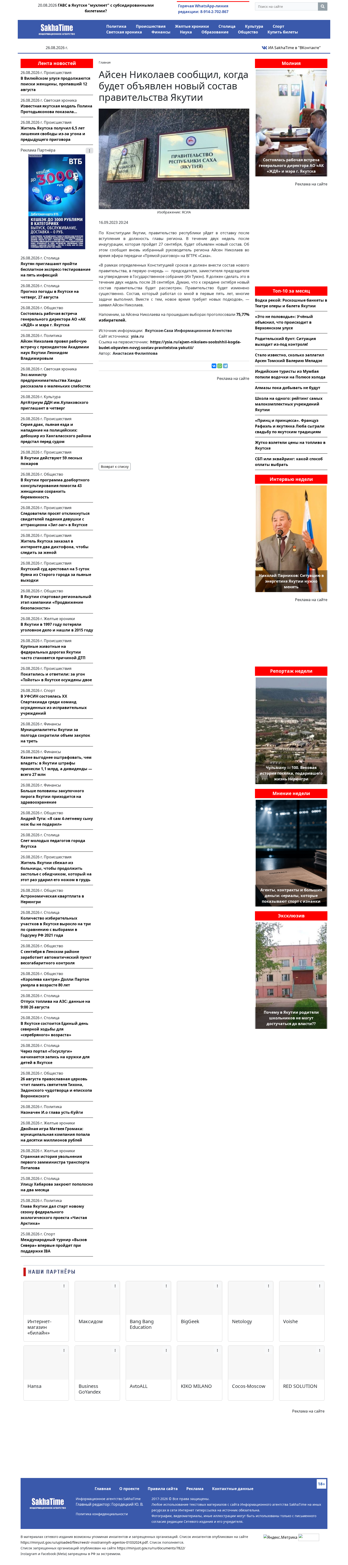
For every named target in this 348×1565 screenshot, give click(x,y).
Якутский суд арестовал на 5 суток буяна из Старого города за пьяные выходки (56, 574)
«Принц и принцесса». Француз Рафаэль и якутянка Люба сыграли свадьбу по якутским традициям (290, 426)
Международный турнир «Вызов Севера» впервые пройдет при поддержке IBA (54, 1245)
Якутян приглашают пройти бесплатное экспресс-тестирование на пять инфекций (55, 269)
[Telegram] (225, 366)
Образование (214, 32)
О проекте (129, 1488)
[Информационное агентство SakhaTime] (57, 28)
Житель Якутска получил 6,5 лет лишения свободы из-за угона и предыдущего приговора (53, 133)
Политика (116, 26)
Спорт (278, 26)
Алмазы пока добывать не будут (287, 387)
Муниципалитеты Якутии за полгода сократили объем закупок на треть (55, 735)
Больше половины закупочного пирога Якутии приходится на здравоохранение (52, 796)
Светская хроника (124, 32)
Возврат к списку (115, 466)
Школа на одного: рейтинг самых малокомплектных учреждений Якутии (288, 404)
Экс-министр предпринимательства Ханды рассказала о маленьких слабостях (55, 380)
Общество (248, 32)
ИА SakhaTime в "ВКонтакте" (294, 47)
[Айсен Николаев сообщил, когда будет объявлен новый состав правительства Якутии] (174, 158)
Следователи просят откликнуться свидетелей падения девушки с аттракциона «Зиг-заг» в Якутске (55, 519)
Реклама (195, 1488)
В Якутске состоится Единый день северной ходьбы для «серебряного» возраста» (54, 1029)
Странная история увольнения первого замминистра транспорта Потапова (55, 1162)
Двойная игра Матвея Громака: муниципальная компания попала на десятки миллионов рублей (55, 1134)
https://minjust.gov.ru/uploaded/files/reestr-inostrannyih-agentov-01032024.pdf (84, 1542)
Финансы (161, 32)
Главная (103, 1488)
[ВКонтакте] (214, 366)
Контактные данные (232, 1488)
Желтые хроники (192, 26)
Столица (227, 26)
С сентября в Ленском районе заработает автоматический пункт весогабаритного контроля (56, 957)
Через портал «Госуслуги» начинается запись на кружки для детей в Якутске (55, 1057)
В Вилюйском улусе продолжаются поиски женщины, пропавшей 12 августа (55, 84)
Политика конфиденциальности (102, 1514)
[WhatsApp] (219, 366)
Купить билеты (283, 32)
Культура (254, 26)
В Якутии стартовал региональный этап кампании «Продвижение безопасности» (56, 602)
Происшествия (150, 26)
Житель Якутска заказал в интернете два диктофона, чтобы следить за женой (55, 547)
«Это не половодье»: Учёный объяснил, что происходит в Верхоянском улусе (284, 322)
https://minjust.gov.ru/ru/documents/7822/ (151, 1548)
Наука (186, 32)
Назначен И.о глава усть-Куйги (52, 1112)
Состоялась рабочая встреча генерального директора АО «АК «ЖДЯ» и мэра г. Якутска (53, 319)
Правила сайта (163, 1488)
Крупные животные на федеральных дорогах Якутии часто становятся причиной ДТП (53, 652)
